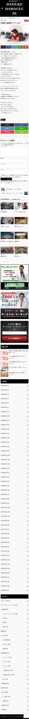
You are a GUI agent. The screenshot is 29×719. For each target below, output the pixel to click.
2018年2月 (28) (5, 498)
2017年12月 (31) (5, 507)
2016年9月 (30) (5, 573)
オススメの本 (5, 600)
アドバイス (6, 657)
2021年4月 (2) (5, 385)
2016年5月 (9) (5, 590)
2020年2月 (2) (5, 411)
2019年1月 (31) (5, 451)
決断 (5, 701)
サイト (2, 169)
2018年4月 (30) (5, 490)
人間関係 (4, 609)
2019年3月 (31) (5, 442)
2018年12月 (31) (5, 455)
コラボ (5, 679)
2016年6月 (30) (5, 586)
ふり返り (6, 696)
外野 (4, 622)
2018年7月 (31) (5, 477)
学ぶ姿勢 (6, 640)
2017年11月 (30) (5, 512)
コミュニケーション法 (10, 613)
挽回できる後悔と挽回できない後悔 (18, 351)
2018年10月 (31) (5, 464)
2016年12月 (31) (5, 559)
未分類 (4, 688)
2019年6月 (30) (5, 429)
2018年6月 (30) (5, 481)
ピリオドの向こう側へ (17, 367)
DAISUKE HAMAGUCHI (14, 8)
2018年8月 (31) (5, 472)
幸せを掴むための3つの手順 (17, 373)
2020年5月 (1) (5, 398)
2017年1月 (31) (5, 555)
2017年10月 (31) (5, 516)
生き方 (3, 119)
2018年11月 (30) (5, 459)
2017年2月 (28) (5, 551)
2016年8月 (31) (5, 577)
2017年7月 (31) (5, 529)
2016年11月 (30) (5, 564)
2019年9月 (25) (5, 416)
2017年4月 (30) (5, 542)
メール (3, 164)
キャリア (6, 661)
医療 (3, 631)
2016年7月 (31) (5, 581)
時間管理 (5, 683)
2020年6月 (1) (5, 394)
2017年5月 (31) (5, 538)
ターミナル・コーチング (9, 605)
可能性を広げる (8, 674)
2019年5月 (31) (5, 433)
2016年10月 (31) (5, 568)
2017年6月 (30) (5, 533)
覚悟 (5, 648)
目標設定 (5, 705)
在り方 (4, 635)
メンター (6, 666)
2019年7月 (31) (5, 424)
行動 (4, 709)
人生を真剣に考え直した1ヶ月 (17, 362)
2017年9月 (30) (5, 520)
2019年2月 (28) (5, 446)
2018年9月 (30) (5, 468)
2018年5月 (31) (5, 485)
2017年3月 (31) (5, 546)
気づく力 (6, 644)
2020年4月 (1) (5, 403)
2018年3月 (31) (5, 494)
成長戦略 (5, 653)
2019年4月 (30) (5, 437)
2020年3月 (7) (5, 407)
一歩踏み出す (7, 670)
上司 (4, 618)
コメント (3, 146)
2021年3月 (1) (5, 390)
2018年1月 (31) (5, 503)
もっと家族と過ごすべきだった (17, 357)
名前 (2, 158)
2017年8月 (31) (5, 525)
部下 (5, 627)
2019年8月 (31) (5, 420)
